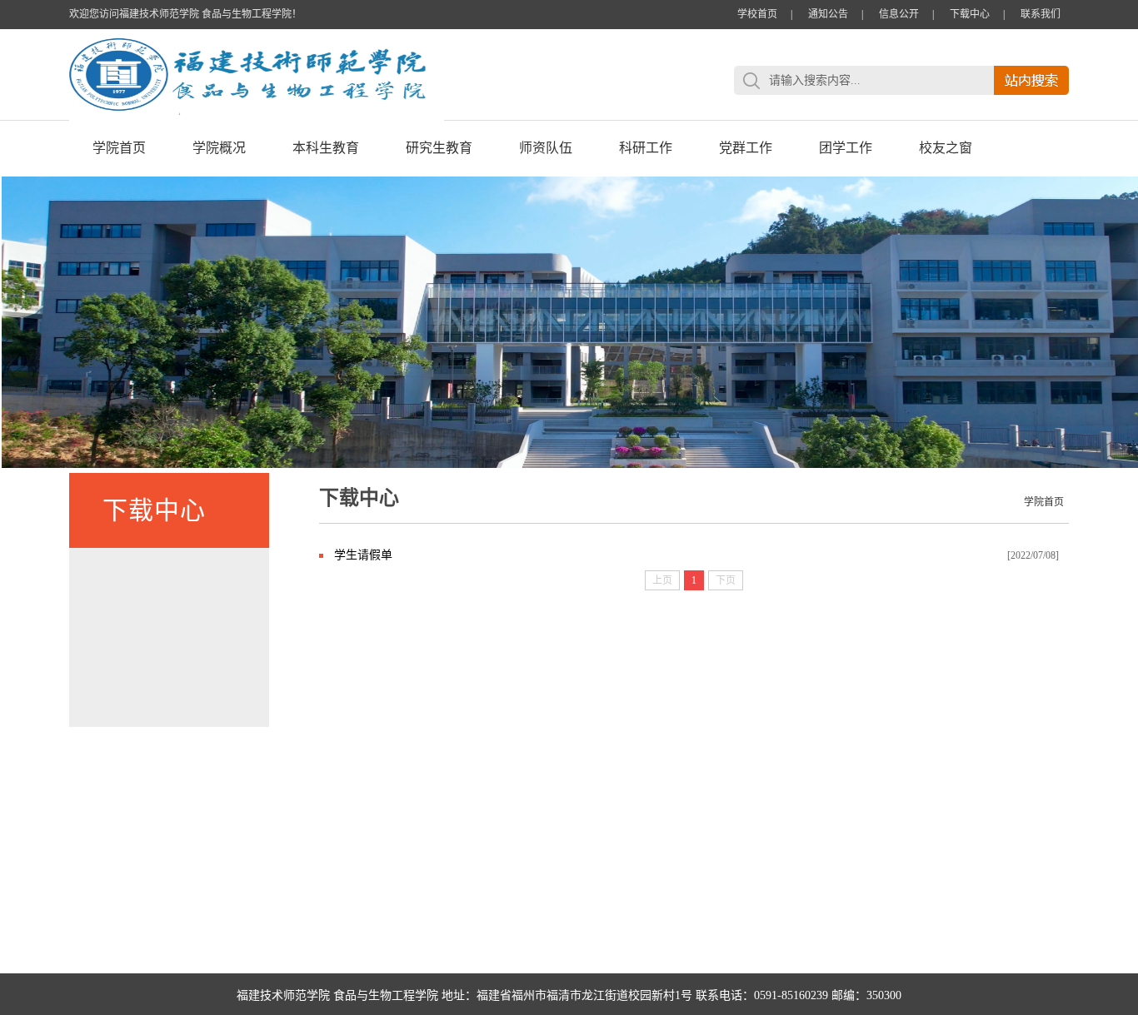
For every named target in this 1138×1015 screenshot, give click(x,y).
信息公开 (899, 14)
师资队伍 (545, 148)
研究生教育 (439, 148)
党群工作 (745, 148)
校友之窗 (945, 148)
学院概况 (219, 148)
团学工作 (845, 148)
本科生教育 (325, 148)
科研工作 (645, 148)
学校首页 (757, 14)
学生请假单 (363, 555)
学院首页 (119, 148)
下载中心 (970, 14)
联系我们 (1041, 14)
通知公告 (828, 14)
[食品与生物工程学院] (256, 117)
